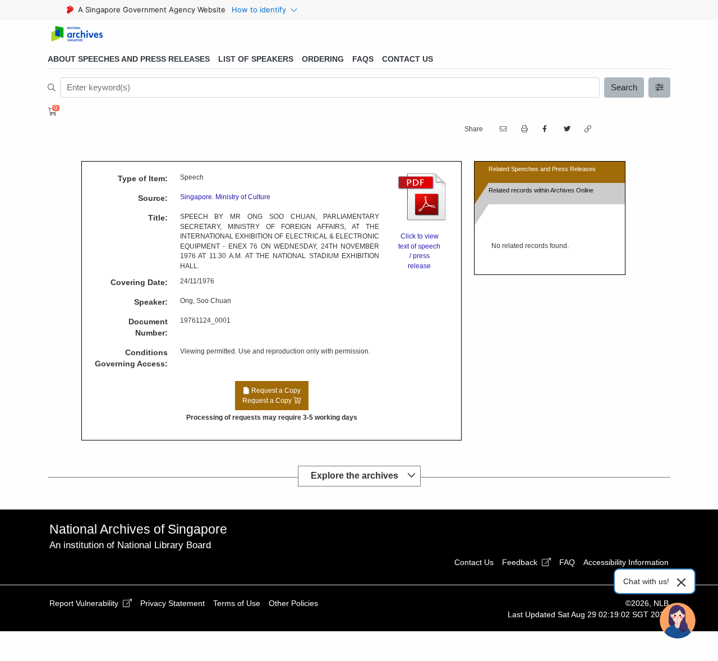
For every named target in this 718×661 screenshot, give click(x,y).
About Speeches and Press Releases (129, 58)
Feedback (521, 562)
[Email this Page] (502, 129)
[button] (523, 129)
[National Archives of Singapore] (76, 34)
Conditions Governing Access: (131, 358)
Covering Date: (139, 282)
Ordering (323, 58)
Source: (153, 198)
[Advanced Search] (659, 87)
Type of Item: (143, 178)
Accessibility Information (626, 562)
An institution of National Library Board (130, 545)
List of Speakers (255, 58)
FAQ (567, 562)
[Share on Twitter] (566, 129)
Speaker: (151, 301)
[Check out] (50, 111)
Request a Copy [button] (271, 396)
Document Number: (148, 327)
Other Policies (293, 603)
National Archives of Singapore (138, 529)
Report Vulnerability (85, 603)
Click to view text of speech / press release (419, 251)
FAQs (363, 58)
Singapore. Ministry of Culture (225, 197)
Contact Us (407, 58)
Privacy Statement (172, 603)
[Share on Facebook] (544, 129)
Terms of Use (236, 603)
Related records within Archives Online (541, 190)
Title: (158, 217)
